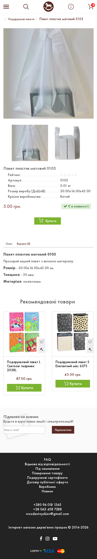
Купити (51, 220)
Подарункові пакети (21, 19)
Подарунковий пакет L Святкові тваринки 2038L (23, 366)
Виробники (47, 486)
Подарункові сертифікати (47, 477)
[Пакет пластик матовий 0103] (48, 73)
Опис (9, 244)
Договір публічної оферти (47, 482)
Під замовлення (47, 468)
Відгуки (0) (23, 244)
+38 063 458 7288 (47, 509)
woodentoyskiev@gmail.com (47, 514)
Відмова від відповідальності (47, 464)
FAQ (47, 459)
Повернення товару (47, 473)
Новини (47, 491)
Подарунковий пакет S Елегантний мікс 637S (72, 364)
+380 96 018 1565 (47, 505)
